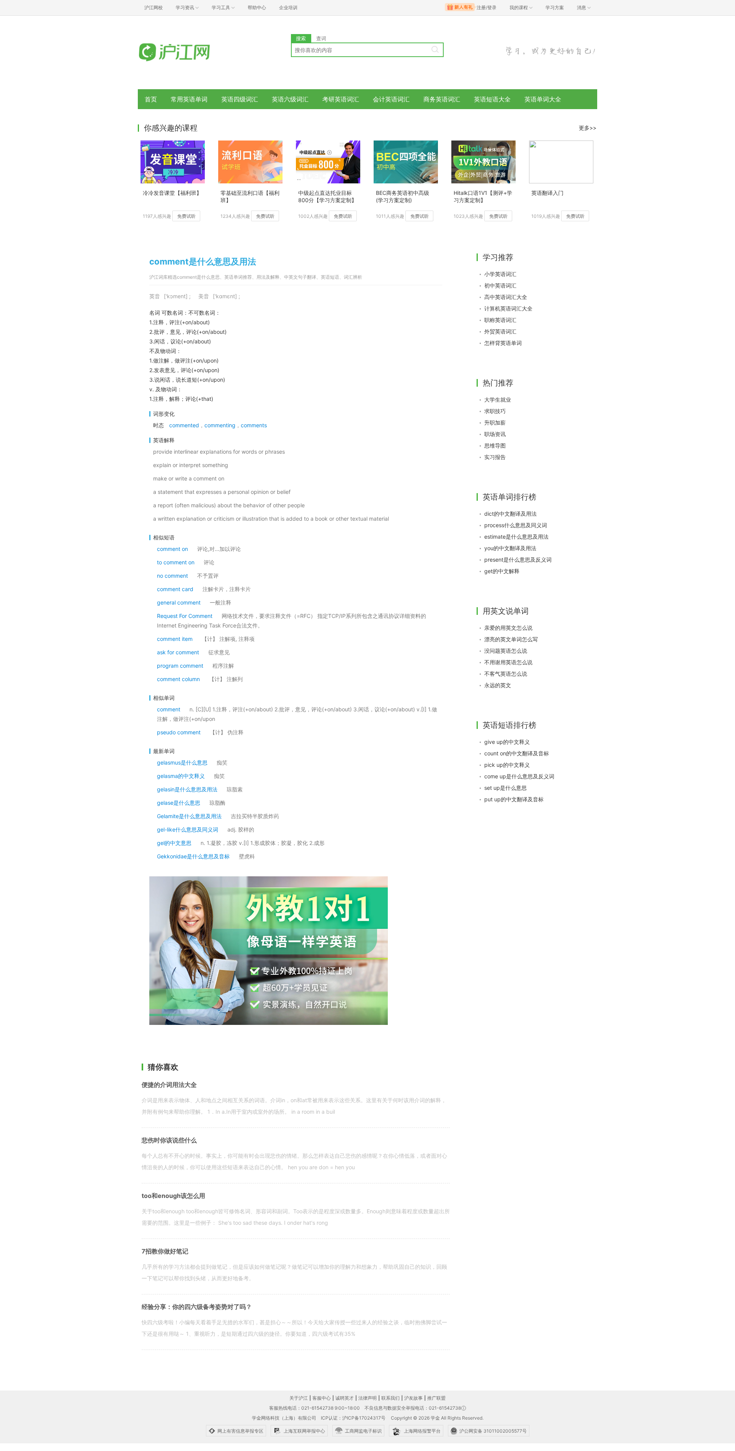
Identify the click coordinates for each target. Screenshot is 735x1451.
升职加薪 (495, 422)
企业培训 (288, 7)
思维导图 (495, 445)
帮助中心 (257, 7)
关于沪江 (298, 1398)
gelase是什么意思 (178, 802)
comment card (175, 589)
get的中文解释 (501, 571)
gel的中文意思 (174, 843)
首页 (151, 99)
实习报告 (495, 457)
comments (254, 425)
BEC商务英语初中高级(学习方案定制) (402, 196)
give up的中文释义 (507, 742)
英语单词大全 (542, 99)
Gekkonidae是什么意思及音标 (193, 856)
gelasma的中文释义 (181, 776)
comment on (172, 549)
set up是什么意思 (505, 787)
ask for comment (178, 652)
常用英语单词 (189, 99)
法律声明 (367, 1398)
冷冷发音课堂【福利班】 (172, 193)
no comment (172, 575)
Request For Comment (184, 616)
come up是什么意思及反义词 (519, 776)
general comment (179, 602)
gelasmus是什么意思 (182, 762)
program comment (180, 665)
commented (184, 425)
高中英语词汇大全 (505, 297)
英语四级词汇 (239, 99)
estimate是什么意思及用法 (516, 536)
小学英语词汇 (500, 274)
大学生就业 (497, 399)
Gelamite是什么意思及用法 (189, 816)
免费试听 (186, 216)
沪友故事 (413, 1398)
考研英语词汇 (340, 99)
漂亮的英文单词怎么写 (511, 639)
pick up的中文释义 (507, 764)
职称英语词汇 (500, 320)
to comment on (175, 562)
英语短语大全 (492, 99)
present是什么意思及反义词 (518, 559)
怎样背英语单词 (503, 343)
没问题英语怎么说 (505, 650)
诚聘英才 (344, 1398)
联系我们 (390, 1398)
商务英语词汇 (441, 99)
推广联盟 (436, 1398)
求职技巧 (495, 411)
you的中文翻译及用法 (510, 548)
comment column (178, 679)
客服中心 (321, 1398)
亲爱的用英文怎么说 (508, 627)
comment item (175, 639)
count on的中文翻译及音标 (516, 753)
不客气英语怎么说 (505, 673)
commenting (219, 425)
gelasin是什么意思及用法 (187, 789)
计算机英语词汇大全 (508, 308)
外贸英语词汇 (500, 331)
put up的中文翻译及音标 (514, 799)
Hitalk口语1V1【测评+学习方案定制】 (483, 196)
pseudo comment (179, 732)
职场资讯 (495, 434)
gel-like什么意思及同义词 (187, 829)
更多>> (587, 127)
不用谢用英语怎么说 (508, 662)
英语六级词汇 (290, 99)
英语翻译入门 (547, 193)
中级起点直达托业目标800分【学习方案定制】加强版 (327, 197)
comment (168, 709)
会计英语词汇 (391, 99)
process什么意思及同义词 (515, 525)
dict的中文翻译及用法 (510, 513)
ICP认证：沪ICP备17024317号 (353, 1418)
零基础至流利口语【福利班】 (249, 196)
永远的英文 (497, 685)
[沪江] (186, 52)
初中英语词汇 (500, 285)
